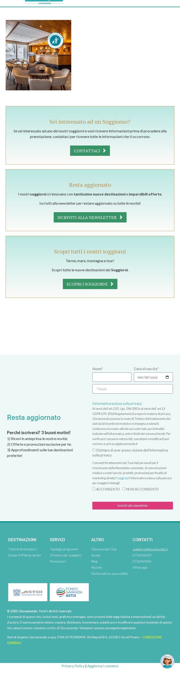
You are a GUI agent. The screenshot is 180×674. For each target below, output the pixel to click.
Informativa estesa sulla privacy (117, 403)
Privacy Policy (73, 665)
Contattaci (87, 150)
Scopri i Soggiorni (88, 284)
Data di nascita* (146, 369)
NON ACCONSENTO (142, 489)
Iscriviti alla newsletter (87, 217)
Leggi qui (123, 478)
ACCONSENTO (108, 489)
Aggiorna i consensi (102, 665)
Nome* (97, 369)
